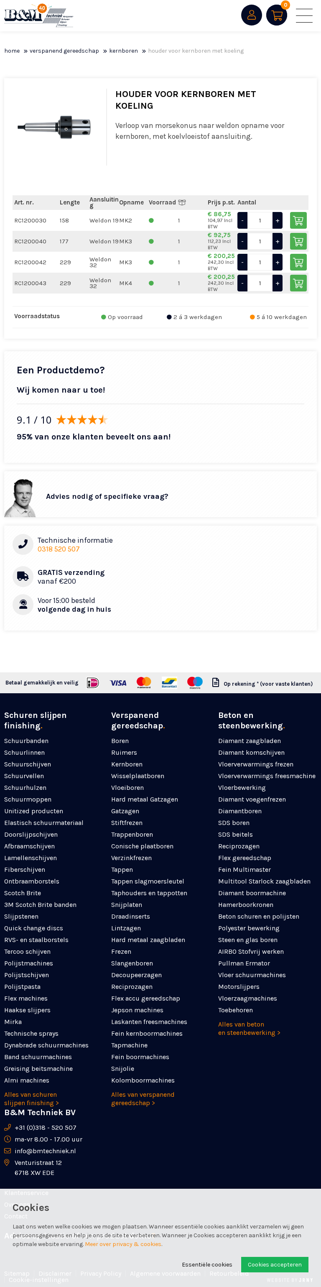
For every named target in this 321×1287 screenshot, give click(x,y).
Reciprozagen (132, 987)
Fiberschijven (24, 869)
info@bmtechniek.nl (45, 1151)
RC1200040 (30, 241)
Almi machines (26, 1080)
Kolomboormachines (143, 1080)
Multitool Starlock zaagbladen (264, 881)
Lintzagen (126, 928)
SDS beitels (235, 834)
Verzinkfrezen (131, 858)
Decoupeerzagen (136, 975)
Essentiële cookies (207, 1264)
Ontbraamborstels (31, 881)
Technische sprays (31, 1033)
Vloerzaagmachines (247, 998)
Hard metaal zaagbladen (148, 940)
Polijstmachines (28, 963)
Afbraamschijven (29, 846)
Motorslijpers (239, 987)
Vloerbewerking (242, 788)
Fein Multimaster (244, 869)
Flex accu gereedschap (145, 998)
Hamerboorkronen (245, 905)
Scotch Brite (22, 893)
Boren (120, 741)
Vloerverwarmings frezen (255, 764)
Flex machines (26, 998)
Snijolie (122, 1068)
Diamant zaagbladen (249, 741)
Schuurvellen (24, 776)
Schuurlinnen (24, 752)
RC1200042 (30, 262)
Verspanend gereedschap (64, 50)
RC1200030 (30, 220)
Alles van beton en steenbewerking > (249, 1028)
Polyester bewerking (249, 928)
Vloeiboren (127, 788)
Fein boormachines (140, 1057)
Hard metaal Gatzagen (144, 799)
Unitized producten (33, 811)
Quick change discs (33, 928)
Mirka (13, 1022)
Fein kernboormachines (147, 1033)
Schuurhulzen (25, 788)
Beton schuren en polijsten (258, 916)
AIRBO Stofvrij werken (251, 951)
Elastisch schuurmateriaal (44, 823)
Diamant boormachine (252, 893)
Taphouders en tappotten (149, 893)
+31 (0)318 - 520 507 (45, 1127)
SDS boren (234, 823)
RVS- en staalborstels (36, 940)
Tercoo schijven (27, 951)
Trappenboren (132, 834)
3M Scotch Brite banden (40, 905)
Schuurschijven (27, 764)
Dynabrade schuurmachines (46, 1045)
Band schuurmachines (38, 1057)
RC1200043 (30, 283)
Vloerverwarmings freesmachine (267, 776)
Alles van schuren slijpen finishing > (31, 1098)
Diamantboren (240, 811)
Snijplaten (126, 905)
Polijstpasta (22, 987)
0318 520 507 (59, 549)
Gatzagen (125, 811)
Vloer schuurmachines (252, 975)
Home (12, 50)
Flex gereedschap (244, 858)
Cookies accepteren (275, 1264)
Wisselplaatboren (137, 776)
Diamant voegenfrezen (252, 799)
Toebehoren (235, 1010)
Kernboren (123, 50)
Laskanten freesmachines (149, 1022)
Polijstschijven (26, 975)
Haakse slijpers (27, 1010)
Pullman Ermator (244, 963)
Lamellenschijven (30, 858)
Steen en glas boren (248, 940)
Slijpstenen (21, 916)
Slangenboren (132, 963)
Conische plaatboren (142, 846)
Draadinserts (130, 916)
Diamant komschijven (251, 752)
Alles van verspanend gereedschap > (143, 1098)
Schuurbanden (26, 741)
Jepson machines (137, 1010)
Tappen (122, 869)
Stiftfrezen (127, 823)
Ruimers (124, 752)
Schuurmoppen (27, 799)
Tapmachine (129, 1045)
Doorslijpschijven (31, 834)
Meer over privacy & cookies (123, 1244)
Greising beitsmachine (38, 1068)
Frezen (121, 951)
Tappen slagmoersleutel (147, 881)
